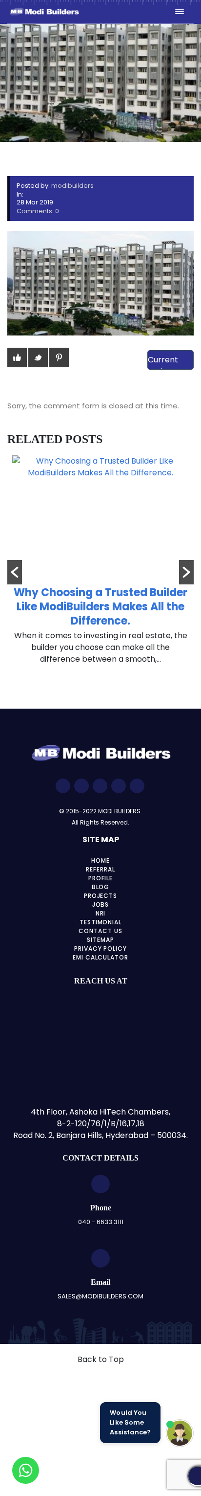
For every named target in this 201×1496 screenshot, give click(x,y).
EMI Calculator (100, 957)
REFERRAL (100, 869)
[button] (14, 572)
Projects (101, 896)
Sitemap (100, 940)
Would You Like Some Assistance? (130, 1422)
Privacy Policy (100, 948)
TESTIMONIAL (101, 922)
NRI (101, 913)
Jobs (100, 904)
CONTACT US (100, 931)
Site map (100, 839)
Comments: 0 (38, 211)
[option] (100, 565)
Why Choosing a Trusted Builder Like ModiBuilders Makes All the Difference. (100, 606)
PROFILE (100, 878)
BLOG (101, 887)
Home (100, 860)
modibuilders (72, 185)
